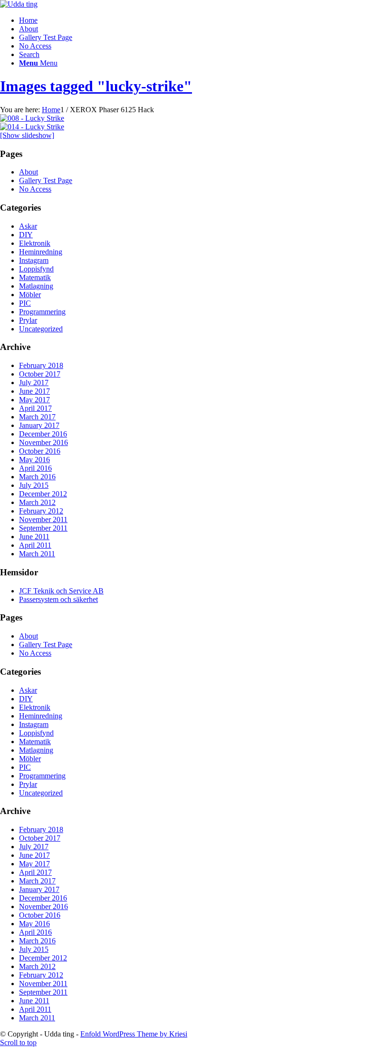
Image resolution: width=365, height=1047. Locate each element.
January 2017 (39, 425)
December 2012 (43, 494)
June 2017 (34, 391)
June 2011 (34, 537)
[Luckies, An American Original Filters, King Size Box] (32, 127)
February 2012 (41, 511)
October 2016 (39, 451)
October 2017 (39, 374)
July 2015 (33, 485)
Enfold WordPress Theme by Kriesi (133, 1034)
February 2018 (41, 365)
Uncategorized (41, 329)
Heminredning (40, 252)
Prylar (28, 320)
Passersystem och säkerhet (58, 599)
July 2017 (33, 382)
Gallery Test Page (45, 37)
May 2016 (34, 460)
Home (28, 20)
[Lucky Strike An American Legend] (32, 118)
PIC (25, 303)
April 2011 (35, 545)
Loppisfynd (36, 269)
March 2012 (37, 502)
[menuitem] (192, 54)
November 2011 (43, 519)
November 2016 (43, 442)
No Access (35, 46)
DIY (26, 235)
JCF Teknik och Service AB (61, 591)
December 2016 (43, 434)
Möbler (30, 295)
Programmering (42, 312)
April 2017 (35, 408)
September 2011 (43, 528)
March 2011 (37, 554)
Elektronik (34, 243)
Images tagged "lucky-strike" (96, 86)
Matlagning (36, 286)
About (28, 29)
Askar (28, 226)
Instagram (33, 260)
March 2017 (37, 417)
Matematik (35, 277)
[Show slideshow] (27, 135)
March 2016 (37, 477)
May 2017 (34, 400)
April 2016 (35, 468)
